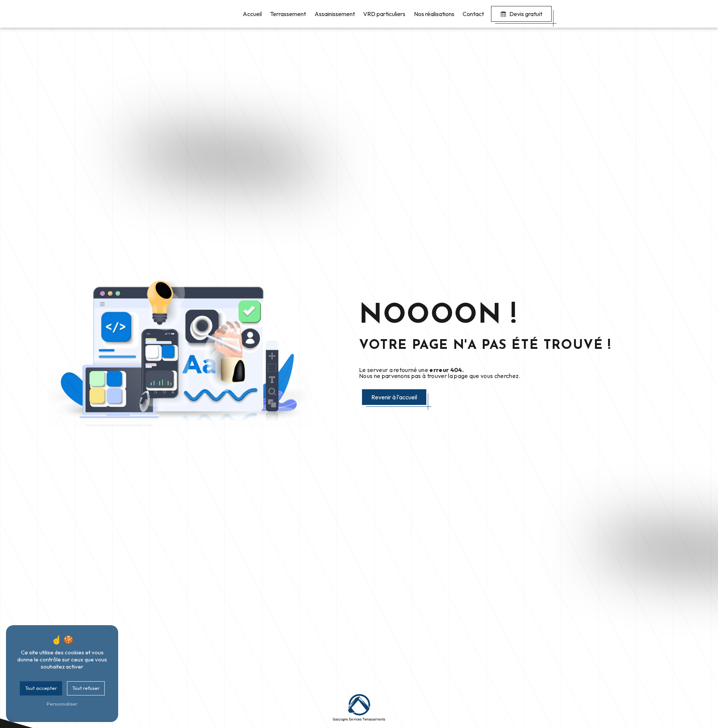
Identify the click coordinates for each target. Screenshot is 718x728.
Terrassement (288, 14)
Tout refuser (85, 688)
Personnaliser (62, 704)
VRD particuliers (384, 14)
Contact (473, 14)
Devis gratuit (525, 14)
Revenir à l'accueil (394, 397)
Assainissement (334, 14)
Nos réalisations (434, 14)
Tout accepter (41, 688)
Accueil (252, 14)
